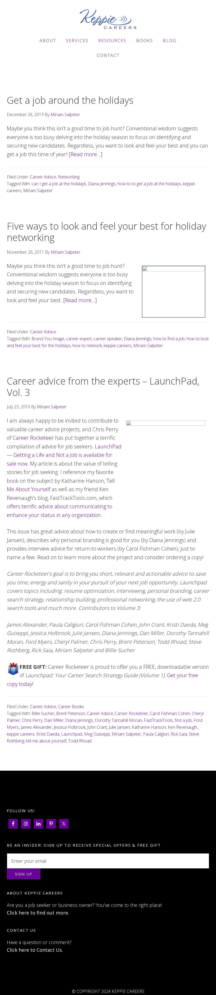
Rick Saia (179, 734)
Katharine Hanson (149, 727)
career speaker (108, 339)
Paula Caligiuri (156, 734)
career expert (79, 339)
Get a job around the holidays (70, 100)
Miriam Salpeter (38, 190)
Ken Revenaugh (182, 727)
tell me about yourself (46, 741)
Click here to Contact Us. (35, 950)
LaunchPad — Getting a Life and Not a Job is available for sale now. (64, 455)
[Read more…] (85, 154)
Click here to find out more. (38, 912)
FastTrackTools (158, 720)
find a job (183, 720)
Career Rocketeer (33, 437)
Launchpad (71, 734)
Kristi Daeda (47, 734)
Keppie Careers (108, 19)
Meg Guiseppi (97, 734)
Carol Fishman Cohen (170, 713)
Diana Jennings (102, 184)
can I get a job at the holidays (59, 184)
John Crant (97, 727)
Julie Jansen (119, 727)
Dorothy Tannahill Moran (118, 720)
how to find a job (169, 339)
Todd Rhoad (79, 741)
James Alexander (36, 727)
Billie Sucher (43, 713)
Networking (69, 177)
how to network (87, 345)
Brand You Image (48, 339)
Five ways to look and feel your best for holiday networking (106, 232)
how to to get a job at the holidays (149, 184)
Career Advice (43, 177)
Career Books (71, 706)
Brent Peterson (70, 713)
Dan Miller (53, 720)
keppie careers (117, 345)
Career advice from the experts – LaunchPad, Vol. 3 (103, 387)
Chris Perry (32, 720)
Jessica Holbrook (69, 727)
